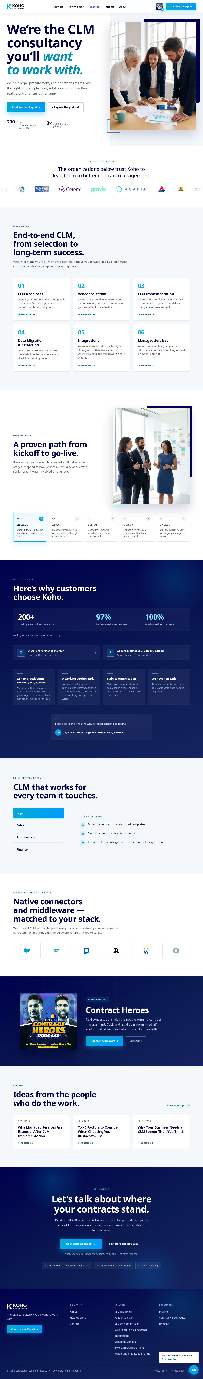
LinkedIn (164, 1323)
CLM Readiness (123, 1312)
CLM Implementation (127, 1323)
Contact (74, 1323)
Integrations (122, 1335)
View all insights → (178, 1105)
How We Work (76, 6)
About (123, 6)
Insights (110, 6)
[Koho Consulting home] (15, 6)
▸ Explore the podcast (65, 107)
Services (58, 6)
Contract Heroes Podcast (173, 1317)
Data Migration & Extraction (131, 1329)
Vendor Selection (124, 1317)
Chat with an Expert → (26, 107)
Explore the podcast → (104, 1041)
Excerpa (95, 6)
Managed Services (125, 1341)
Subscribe (136, 1041)
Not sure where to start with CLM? (177, 1357)
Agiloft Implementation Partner (133, 1353)
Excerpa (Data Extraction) (129, 1347)
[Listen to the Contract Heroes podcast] (159, 6)
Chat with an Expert (180, 6)
